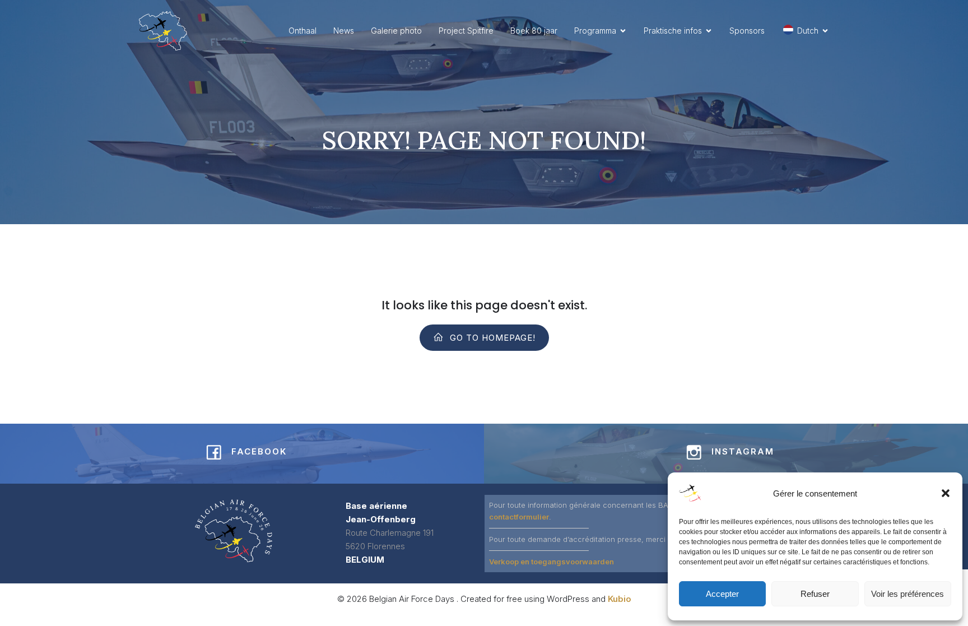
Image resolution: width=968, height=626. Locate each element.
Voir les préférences (907, 594)
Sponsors (747, 30)
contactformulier (519, 516)
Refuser (815, 594)
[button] (945, 493)
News (343, 30)
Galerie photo (396, 30)
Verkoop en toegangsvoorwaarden (551, 561)
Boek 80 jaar (533, 30)
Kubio (619, 598)
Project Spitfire (466, 30)
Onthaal (302, 30)
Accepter (722, 594)
